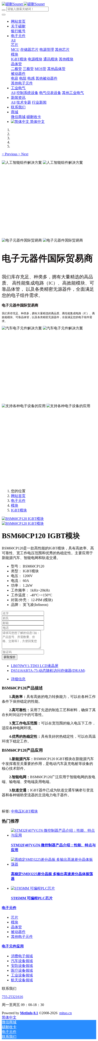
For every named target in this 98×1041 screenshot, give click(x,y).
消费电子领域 (22, 956)
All (13, 40)
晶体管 (16, 927)
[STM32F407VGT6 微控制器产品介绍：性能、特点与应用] (53, 835)
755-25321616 (12, 997)
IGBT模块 (19, 510)
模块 (14, 505)
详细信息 (18, 679)
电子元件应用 (13, 946)
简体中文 (37, 122)
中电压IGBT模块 (24, 811)
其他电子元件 (22, 937)
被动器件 (18, 932)
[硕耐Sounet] (23, 4)
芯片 (14, 917)
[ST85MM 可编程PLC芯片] (33, 888)
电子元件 (18, 501)
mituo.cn (65, 1013)
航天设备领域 (22, 980)
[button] (10, 154)
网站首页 (18, 21)
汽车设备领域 (22, 961)
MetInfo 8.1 (29, 1013)
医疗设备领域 (22, 970)
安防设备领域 (22, 966)
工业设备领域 (22, 975)
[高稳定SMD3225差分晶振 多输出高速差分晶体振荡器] (53, 864)
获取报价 (9, 657)
